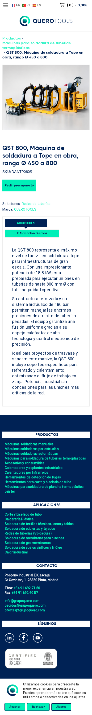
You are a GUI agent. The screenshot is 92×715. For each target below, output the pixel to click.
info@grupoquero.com (22, 601)
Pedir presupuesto (19, 185)
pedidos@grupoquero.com (25, 605)
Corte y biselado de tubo (23, 514)
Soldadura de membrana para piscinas (34, 538)
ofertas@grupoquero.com (25, 610)
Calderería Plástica (19, 519)
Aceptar (14, 707)
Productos (11, 38)
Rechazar (38, 707)
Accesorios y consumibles (25, 463)
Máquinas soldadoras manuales (29, 444)
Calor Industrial (16, 552)
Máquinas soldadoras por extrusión (32, 449)
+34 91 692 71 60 (27, 588)
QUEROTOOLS (25, 209)
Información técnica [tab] (32, 233)
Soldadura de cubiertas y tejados (30, 528)
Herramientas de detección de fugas (33, 477)
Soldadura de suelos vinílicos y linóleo (33, 547)
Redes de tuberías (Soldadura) (28, 533)
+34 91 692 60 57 (25, 593)
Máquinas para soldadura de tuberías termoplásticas (36, 45)
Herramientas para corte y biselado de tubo (38, 482)
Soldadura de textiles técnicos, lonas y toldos (39, 524)
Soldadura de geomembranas (28, 543)
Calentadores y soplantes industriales (34, 468)
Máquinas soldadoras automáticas (31, 453)
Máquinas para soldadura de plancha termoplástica (44, 487)
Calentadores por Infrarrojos (26, 472)
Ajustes (61, 707)
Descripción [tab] (26, 223)
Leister (10, 491)
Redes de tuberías (36, 204)
